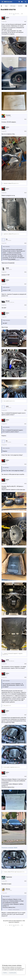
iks (7, 233)
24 (17, 13)
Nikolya (8, 889)
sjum (7, 406)
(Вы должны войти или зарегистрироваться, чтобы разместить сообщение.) (14, 921)
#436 (25, 677)
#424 (25, 192)
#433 (25, 464)
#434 (25, 483)
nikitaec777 (10, 183)
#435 (25, 663)
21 (11, 13)
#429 (25, 316)
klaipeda (5, 183)
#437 (25, 714)
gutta (5, 233)
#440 (25, 893)
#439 (25, 881)
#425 (25, 243)
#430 (25, 410)
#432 (25, 444)
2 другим (12, 767)
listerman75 (10, 653)
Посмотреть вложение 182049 (9, 847)
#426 (25, 272)
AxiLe (7, 17)
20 (9, 13)
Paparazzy (9, 877)
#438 (25, 776)
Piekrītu (5, 972)
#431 (25, 423)
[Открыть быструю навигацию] (26, 6)
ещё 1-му (17, 871)
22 (13, 13)
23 (15, 13)
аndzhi (7, 401)
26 (21, 13)
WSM (7, 268)
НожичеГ (6, 653)
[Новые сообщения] (19, 1)
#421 (25, 21)
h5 (13, 871)
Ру (4, 767)
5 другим (20, 653)
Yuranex (8, 115)
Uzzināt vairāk (12, 972)
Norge (7, 301)
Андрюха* (15, 653)
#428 (25, 305)
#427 (25, 284)
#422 (25, 119)
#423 (25, 131)
